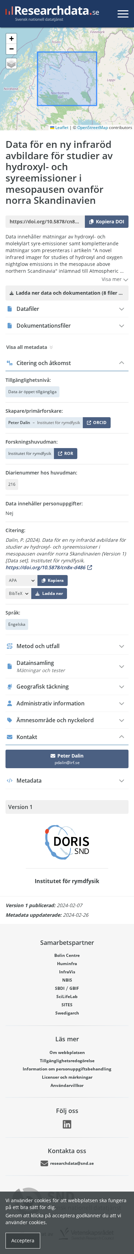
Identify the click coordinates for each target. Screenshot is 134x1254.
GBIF (74, 988)
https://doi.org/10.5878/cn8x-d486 (45, 567)
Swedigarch (67, 1013)
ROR (67, 454)
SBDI (60, 988)
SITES (67, 1005)
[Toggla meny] (123, 14)
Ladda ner (52, 593)
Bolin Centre (67, 955)
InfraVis (67, 972)
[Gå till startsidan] (51, 14)
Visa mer (112, 279)
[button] (11, 39)
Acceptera (22, 1240)
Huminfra (67, 963)
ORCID (99, 424)
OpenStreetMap (92, 127)
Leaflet (61, 127)
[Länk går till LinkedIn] (67, 1124)
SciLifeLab (67, 996)
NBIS (67, 980)
